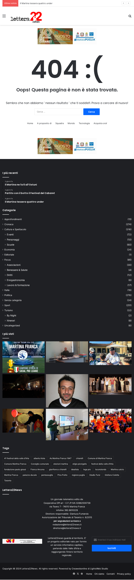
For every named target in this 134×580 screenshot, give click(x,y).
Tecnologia (84, 123)
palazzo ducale (30, 475)
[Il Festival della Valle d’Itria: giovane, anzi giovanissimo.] (23, 421)
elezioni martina (60, 464)
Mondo (71, 123)
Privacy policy (124, 573)
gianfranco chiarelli (58, 469)
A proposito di (44, 123)
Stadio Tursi (94, 475)
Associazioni (13, 264)
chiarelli (79, 458)
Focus (7, 259)
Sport (7, 305)
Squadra (59, 123)
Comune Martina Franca (15, 464)
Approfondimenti (13, 219)
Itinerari (11, 320)
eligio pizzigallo (80, 464)
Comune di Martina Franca (100, 458)
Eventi (10, 234)
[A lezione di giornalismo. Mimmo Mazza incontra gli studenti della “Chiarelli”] (67, 424)
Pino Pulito (62, 475)
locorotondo (100, 469)
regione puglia (78, 475)
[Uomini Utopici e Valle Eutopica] (23, 386)
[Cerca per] (130, 17)
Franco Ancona (37, 469)
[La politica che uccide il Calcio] (67, 351)
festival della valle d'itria (102, 464)
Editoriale (9, 254)
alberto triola (39, 458)
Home (30, 123)
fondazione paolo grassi (15, 469)
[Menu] (4, 17)
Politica (8, 295)
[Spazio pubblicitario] (67, 36)
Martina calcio (117, 469)
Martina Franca (11, 475)
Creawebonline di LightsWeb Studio (90, 568)
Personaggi (13, 239)
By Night (11, 315)
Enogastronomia (16, 280)
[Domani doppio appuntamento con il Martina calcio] (23, 357)
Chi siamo (99, 573)
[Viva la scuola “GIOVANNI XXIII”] (110, 421)
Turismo (8, 310)
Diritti (9, 275)
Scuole (10, 244)
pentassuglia (47, 475)
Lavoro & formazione (18, 285)
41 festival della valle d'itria (16, 458)
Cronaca (8, 224)
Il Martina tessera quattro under (36, 3)
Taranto (7, 480)
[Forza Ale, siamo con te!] (67, 390)
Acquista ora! (100, 123)
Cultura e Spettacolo (15, 229)
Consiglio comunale (40, 464)
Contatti (111, 573)
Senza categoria (13, 300)
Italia (6, 290)
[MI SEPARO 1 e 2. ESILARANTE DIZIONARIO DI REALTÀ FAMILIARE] (110, 384)
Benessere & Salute (17, 270)
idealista (75, 469)
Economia (9, 249)
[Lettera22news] (26, 16)
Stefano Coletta (112, 475)
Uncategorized (12, 325)
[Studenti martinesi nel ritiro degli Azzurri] (110, 353)
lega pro (87, 469)
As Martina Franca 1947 (60, 458)
